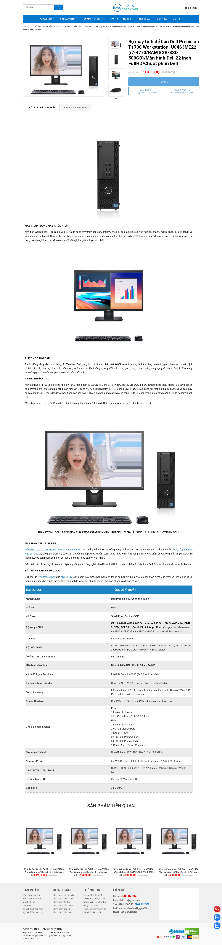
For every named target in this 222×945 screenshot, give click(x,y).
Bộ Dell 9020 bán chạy (33, 909)
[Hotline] (217, 909)
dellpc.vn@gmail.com (129, 900)
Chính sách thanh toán (63, 898)
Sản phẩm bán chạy (32, 895)
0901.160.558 (125, 904)
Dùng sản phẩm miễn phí (94, 909)
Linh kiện (27, 905)
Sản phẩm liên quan (111, 805)
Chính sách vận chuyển (63, 895)
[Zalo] (217, 917)
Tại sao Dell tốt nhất (92, 895)
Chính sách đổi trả (61, 902)
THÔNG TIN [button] (91, 890)
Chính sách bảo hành (63, 905)
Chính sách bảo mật (62, 912)
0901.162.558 (142, 904)
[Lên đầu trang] (217, 901)
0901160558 (129, 896)
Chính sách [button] (63, 890)
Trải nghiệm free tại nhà (94, 902)
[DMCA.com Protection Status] (191, 931)
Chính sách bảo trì (61, 909)
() (193, 8)
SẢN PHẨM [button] (31, 890)
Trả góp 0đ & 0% (90, 905)
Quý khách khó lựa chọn (94, 898)
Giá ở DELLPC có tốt (92, 912)
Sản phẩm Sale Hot (32, 898)
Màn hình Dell (29, 902)
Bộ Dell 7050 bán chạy (33, 912)
